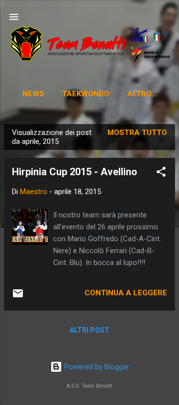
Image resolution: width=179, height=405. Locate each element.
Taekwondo (85, 93)
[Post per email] (18, 296)
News (33, 93)
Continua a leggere (126, 292)
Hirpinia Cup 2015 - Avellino (74, 172)
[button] (161, 173)
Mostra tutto (137, 132)
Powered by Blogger (95, 366)
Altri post (89, 330)
